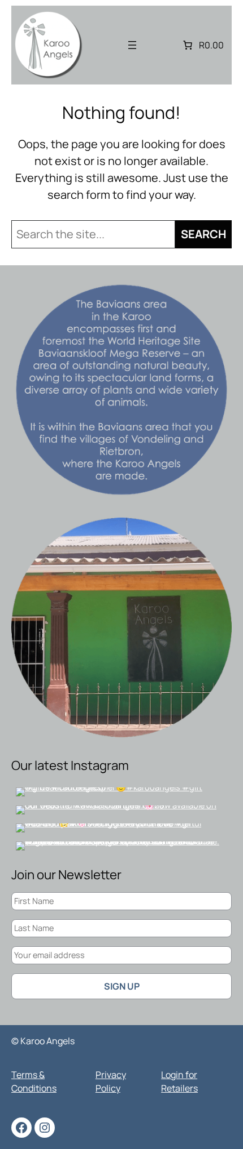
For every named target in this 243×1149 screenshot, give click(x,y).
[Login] (160, 45)
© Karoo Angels (43, 1041)
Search (203, 234)
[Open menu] (132, 45)
